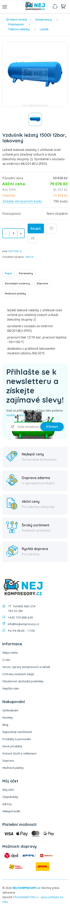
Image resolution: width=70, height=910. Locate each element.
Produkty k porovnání (16, 739)
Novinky (7, 717)
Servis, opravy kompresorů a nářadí (26, 667)
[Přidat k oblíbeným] (51, 228)
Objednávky (10, 797)
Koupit (36, 228)
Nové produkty (12, 746)
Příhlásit (52, 426)
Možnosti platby (15, 293)
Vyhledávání (10, 710)
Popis (8, 273)
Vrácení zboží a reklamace (19, 753)
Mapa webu (10, 652)
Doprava (42, 283)
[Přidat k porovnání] (32, 238)
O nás (6, 660)
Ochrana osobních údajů (18, 674)
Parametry (26, 273)
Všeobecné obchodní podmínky (23, 681)
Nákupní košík (11, 811)
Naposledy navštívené (17, 732)
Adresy (7, 804)
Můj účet (8, 789)
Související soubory (17, 283)
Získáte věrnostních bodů (22, 201)
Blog (5, 725)
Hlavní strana (18, 19)
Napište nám (10, 688)
